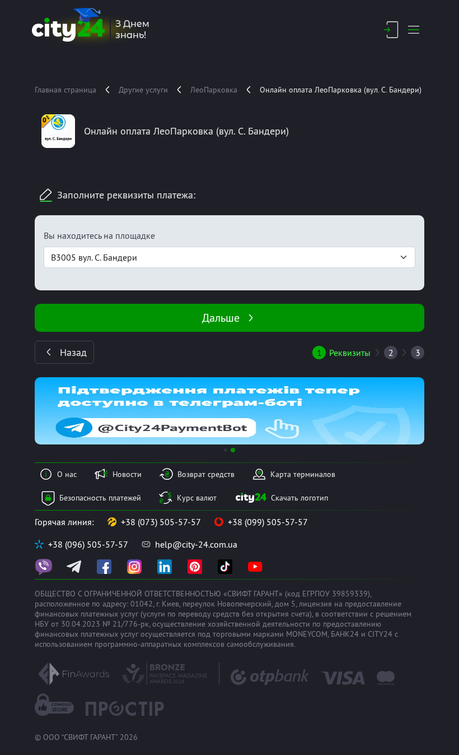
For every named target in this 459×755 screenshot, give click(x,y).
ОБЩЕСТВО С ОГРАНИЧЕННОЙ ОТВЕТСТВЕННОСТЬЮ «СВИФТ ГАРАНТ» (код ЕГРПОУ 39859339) (202, 594)
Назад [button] (73, 352)
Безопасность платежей (100, 498)
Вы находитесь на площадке (99, 235)
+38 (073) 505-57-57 (161, 521)
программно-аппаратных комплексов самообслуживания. (195, 644)
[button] (64, 410)
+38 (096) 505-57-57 (88, 544)
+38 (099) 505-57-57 (268, 521)
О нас (67, 474)
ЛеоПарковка (213, 90)
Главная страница (65, 90)
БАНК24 (345, 634)
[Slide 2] (233, 450)
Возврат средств (206, 474)
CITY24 (380, 634)
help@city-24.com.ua (196, 544)
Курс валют (197, 498)
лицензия (315, 604)
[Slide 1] (225, 450)
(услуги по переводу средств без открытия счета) (226, 614)
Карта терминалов (302, 474)
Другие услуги (143, 90)
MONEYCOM (306, 634)
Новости (127, 474)
